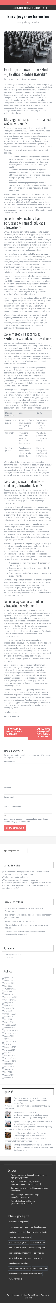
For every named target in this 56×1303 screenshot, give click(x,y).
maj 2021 (8, 1011)
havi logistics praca (38, 1227)
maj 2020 (8, 1044)
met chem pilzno (38, 1242)
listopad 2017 (9, 1064)
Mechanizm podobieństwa (25, 1112)
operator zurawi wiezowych (20, 1253)
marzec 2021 (9, 1017)
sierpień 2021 (9, 1003)
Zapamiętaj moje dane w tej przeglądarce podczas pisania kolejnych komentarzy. (26, 820)
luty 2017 (8, 1072)
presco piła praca (35, 1258)
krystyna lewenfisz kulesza (20, 1237)
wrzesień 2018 (10, 1058)
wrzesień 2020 (10, 1033)
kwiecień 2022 (10, 980)
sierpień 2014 (9, 1075)
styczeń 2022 (9, 989)
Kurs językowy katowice (28, 16)
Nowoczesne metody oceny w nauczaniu (14, 731)
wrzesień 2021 (10, 1000)
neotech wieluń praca (17, 1248)
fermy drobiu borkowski (18, 1227)
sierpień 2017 (9, 1069)
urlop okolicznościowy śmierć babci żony (25, 1274)
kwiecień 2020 (10, 1047)
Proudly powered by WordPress (20, 1295)
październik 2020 (11, 1030)
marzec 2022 (9, 983)
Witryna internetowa (12, 807)
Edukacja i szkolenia (13, 716)
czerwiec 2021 (10, 1008)
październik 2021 (11, 997)
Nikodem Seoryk (29, 79)
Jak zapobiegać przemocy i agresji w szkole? (32, 1145)
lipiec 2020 (8, 1039)
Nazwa (7, 788)
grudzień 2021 (10, 992)
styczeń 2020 (9, 1055)
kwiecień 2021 (10, 1014)
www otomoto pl (15, 1279)
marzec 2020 (9, 1050)
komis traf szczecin (17, 1232)
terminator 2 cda (40, 1268)
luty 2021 (8, 1019)
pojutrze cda (39, 1253)
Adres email (10, 797)
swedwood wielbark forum (20, 1268)
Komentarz (9, 762)
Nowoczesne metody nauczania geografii (21, 880)
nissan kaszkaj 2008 (37, 1248)
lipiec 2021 (8, 1005)
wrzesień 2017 (10, 1067)
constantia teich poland (18, 1222)
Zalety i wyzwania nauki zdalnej (17, 877)
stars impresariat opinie (18, 1263)
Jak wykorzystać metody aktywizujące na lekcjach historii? (30, 7)
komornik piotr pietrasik (37, 1232)
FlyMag (44, 1295)
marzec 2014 (9, 1078)
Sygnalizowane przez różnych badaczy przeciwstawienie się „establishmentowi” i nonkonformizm (31, 1100)
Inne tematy (9, 957)
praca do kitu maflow (17, 1258)
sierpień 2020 (9, 1036)
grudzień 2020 (10, 1025)
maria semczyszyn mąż (18, 1242)
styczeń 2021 (9, 1022)
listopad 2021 (9, 994)
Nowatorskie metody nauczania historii (20, 921)
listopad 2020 (9, 1028)
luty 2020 (8, 1053)
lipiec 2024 (8, 978)
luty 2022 (8, 986)
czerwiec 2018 (10, 1061)
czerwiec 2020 (10, 1042)
